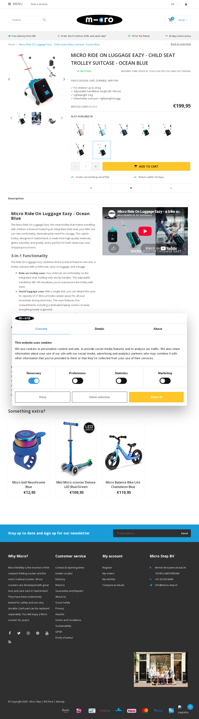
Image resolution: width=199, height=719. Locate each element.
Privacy (59, 608)
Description (16, 198)
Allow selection (99, 397)
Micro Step (35, 701)
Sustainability (63, 626)
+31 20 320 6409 (164, 579)
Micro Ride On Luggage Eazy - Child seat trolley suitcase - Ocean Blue (59, 44)
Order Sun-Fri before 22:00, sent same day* (83, 35)
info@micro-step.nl (166, 585)
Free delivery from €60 (24, 35)
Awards (59, 614)
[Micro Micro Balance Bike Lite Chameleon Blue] (123, 447)
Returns (60, 585)
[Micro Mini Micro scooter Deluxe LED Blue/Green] (76, 447)
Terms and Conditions (68, 620)
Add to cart (148, 166)
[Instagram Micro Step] (28, 633)
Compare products (113, 585)
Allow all (156, 397)
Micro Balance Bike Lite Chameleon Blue (123, 484)
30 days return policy (180, 35)
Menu (17, 4)
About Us (60, 596)
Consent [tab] (41, 328)
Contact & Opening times (69, 567)
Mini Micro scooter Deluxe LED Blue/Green (76, 484)
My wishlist (108, 579)
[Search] (44, 20)
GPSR (58, 631)
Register (107, 567)
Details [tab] (99, 328)
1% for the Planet (141, 35)
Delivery (60, 579)
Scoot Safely (62, 602)
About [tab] (158, 328)
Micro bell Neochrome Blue (28, 484)
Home (11, 44)
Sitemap (60, 701)
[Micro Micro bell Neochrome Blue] (29, 447)
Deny (42, 397)
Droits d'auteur (64, 637)
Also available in (82, 116)
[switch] (77, 381)
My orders (108, 573)
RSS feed (48, 701)
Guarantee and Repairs (69, 591)
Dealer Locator (64, 573)
